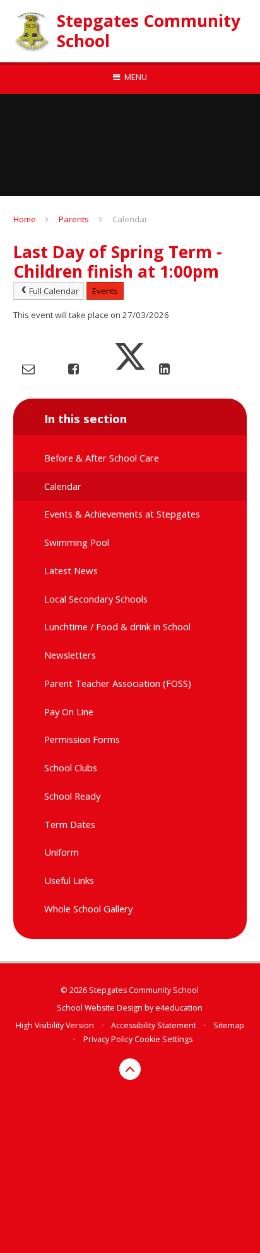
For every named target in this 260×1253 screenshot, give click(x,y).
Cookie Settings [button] (163, 1039)
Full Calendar (54, 291)
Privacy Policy (108, 1039)
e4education (179, 1007)
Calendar (130, 219)
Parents (74, 219)
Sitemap (228, 1025)
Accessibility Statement (153, 1025)
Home (24, 219)
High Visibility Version (55, 1025)
